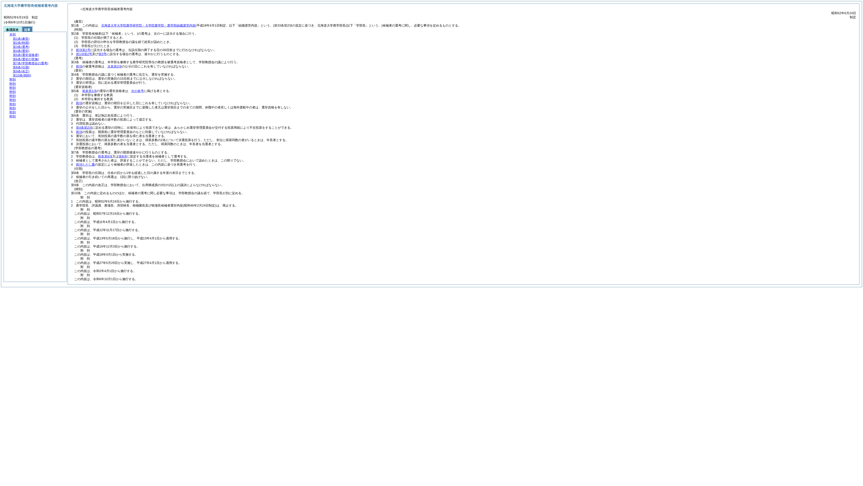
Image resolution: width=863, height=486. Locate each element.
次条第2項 (114, 66)
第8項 (123, 156)
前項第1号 (83, 50)
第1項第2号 (84, 54)
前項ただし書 (85, 164)
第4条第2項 (84, 127)
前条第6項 (105, 156)
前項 (79, 66)
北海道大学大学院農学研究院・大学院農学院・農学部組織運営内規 (148, 25)
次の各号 (137, 91)
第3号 (102, 54)
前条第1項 (89, 91)
